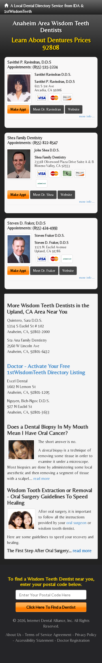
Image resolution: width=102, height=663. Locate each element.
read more (41, 478)
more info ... (87, 116)
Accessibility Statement (34, 640)
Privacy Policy (85, 634)
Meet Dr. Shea (43, 195)
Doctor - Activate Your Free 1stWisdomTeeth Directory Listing (46, 369)
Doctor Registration (73, 640)
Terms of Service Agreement (48, 634)
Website (73, 109)
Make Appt (18, 109)
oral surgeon (76, 522)
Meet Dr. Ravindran (47, 109)
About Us (13, 634)
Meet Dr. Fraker (44, 271)
